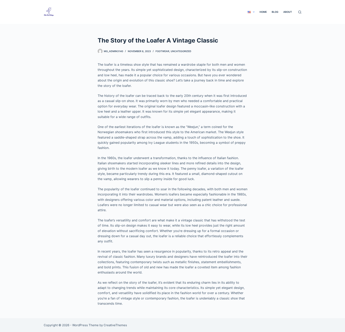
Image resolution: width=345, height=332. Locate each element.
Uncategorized (181, 51)
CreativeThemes (115, 325)
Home (263, 11)
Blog (275, 11)
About (287, 11)
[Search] (299, 12)
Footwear (162, 51)
